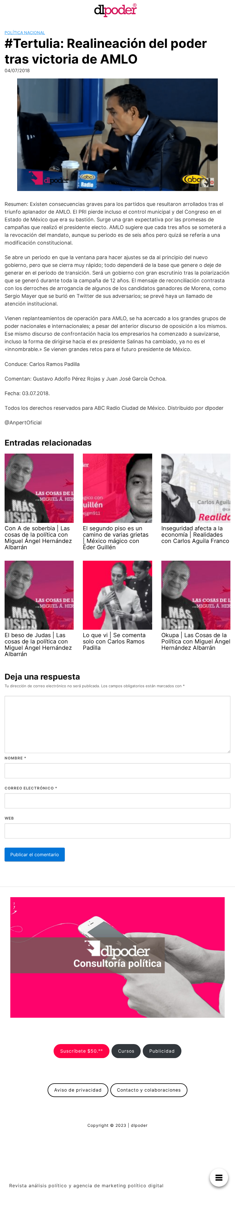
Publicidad (162, 1051)
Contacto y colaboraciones (149, 1090)
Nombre (15, 758)
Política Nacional (25, 32)
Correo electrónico (31, 788)
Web (9, 818)
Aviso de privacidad (78, 1090)
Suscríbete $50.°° (81, 1051)
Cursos (126, 1051)
